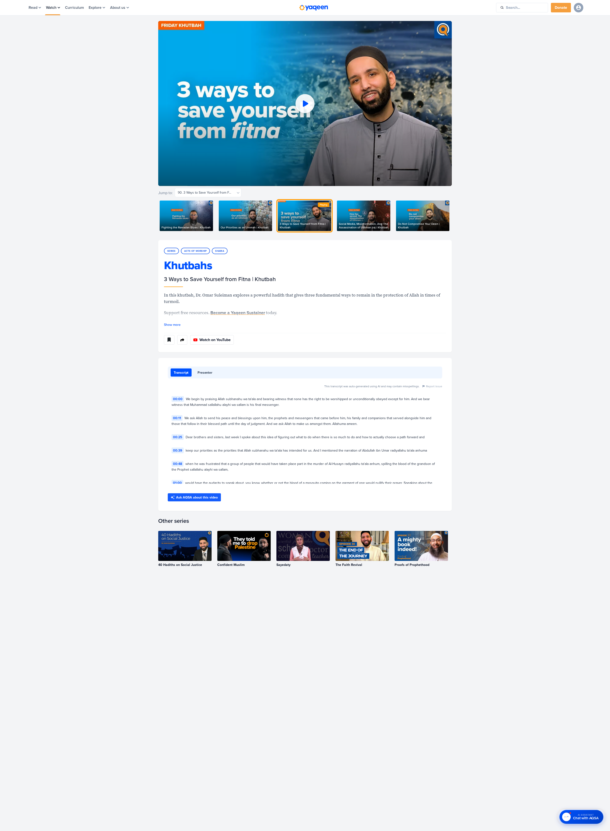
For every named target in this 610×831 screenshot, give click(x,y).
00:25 (177, 437)
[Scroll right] (452, 216)
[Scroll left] (158, 216)
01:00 (177, 482)
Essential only (43, 820)
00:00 (178, 399)
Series (171, 251)
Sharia (219, 251)
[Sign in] (578, 7)
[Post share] (182, 340)
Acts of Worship (195, 251)
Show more (172, 324)
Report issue (434, 386)
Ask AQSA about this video (197, 497)
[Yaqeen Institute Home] (313, 7)
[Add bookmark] (169, 340)
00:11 (177, 418)
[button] (305, 103)
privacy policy (19, 809)
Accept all (17, 820)
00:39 (177, 450)
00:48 (177, 463)
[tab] (181, 372)
